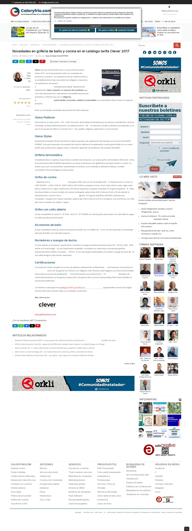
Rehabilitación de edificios (138, 490)
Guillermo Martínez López (159, 310)
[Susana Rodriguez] (145, 253)
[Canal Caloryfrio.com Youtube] (160, 53)
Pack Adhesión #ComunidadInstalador (79, 498)
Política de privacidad (21, 496)
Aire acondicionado (49, 472)
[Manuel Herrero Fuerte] (145, 385)
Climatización (132, 478)
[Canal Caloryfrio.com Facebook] (145, 53)
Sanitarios (44, 488)
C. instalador (168, 21)
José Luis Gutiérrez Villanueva (172, 261)
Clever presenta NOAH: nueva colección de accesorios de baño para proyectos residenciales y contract (55, 348)
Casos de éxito (104, 503)
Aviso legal (16, 492)
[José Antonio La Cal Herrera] (145, 352)
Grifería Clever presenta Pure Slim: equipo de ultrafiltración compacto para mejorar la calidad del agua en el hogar (60, 344)
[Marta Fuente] (159, 319)
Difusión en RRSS (77, 488)
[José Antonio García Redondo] (159, 352)
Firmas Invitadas (18, 472)
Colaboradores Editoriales (23, 476)
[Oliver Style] (145, 303)
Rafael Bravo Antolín (172, 310)
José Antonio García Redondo (158, 359)
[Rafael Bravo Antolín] (172, 303)
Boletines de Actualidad (80, 492)
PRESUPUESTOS (169, 11)
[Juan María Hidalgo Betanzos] (145, 369)
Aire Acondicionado (20, 21)
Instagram (159, 488)
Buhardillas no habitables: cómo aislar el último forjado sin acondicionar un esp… (168, 31)
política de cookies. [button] (65, 21)
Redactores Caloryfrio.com (23, 480)
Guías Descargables (78, 503)
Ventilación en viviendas (137, 494)
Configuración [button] (95, 26)
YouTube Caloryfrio (164, 484)
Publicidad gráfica (77, 484)
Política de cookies (20, 499)
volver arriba (129, 364)
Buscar (177, 45)
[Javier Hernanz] (172, 352)
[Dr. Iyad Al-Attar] (172, 319)
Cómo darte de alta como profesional (109, 498)
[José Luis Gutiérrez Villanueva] (172, 253)
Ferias (158, 21)
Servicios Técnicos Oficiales (106, 486)
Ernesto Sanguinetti (159, 343)
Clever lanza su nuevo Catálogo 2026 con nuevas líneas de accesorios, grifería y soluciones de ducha (53, 352)
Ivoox (157, 492)
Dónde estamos (18, 488)
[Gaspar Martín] (172, 369)
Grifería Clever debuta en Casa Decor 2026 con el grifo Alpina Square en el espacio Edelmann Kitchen (54, 356)
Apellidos (145, 132)
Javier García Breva (145, 293)
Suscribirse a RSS (19, 503)
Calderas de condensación (138, 486)
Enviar (155, 169)
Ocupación (144, 144)
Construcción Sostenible (43, 21)
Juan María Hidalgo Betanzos (145, 376)
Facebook (160, 468)
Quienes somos (18, 468)
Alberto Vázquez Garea (145, 343)
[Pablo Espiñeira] (159, 286)
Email (146, 137)
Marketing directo (77, 480)
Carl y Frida (45, 499)
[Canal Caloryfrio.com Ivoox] (175, 53)
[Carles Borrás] (159, 270)
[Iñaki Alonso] (172, 336)
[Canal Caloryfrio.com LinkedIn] (155, 53)
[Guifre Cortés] (159, 369)
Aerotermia (131, 471)
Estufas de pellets (134, 482)
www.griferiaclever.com (45, 314)
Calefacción (45, 476)
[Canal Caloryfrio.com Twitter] (150, 53)
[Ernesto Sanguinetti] (159, 336)
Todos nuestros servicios (80, 472)
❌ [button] (139, 10)
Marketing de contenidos (80, 476)
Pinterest (159, 480)
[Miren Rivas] (145, 319)
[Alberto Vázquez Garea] (145, 336)
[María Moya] (159, 253)
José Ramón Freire (173, 277)
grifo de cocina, (22, 119)
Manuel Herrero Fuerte (145, 392)
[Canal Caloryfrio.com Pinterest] (170, 53)
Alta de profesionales (107, 492)
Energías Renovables (49, 484)
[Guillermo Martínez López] (159, 303)
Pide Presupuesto (105, 468)
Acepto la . (169, 149)
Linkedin (159, 476)
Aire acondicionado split (137, 474)
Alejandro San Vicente (145, 277)
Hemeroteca (35, 45)
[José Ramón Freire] (172, 270)
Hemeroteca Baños (50, 45)
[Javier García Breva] (145, 286)
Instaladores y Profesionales (103, 478)
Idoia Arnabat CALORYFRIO (57, 56)
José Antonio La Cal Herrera (145, 359)
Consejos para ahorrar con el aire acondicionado (161, 238)
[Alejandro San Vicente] (145, 270)
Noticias (149, 21)
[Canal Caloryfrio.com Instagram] (165, 53)
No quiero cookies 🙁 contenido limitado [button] (116, 30)
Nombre (145, 127)
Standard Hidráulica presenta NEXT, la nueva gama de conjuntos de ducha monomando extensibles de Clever (65, 341)
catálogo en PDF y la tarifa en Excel (82, 288)
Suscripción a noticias (79, 468)
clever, (15, 119)
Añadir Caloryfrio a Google (64, 61)
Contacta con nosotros (21, 484)
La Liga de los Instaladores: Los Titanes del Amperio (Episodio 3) (37, 30)
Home (14, 45)
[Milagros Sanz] (172, 286)
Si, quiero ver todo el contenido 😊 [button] (74, 30)
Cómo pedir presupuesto (109, 472)
